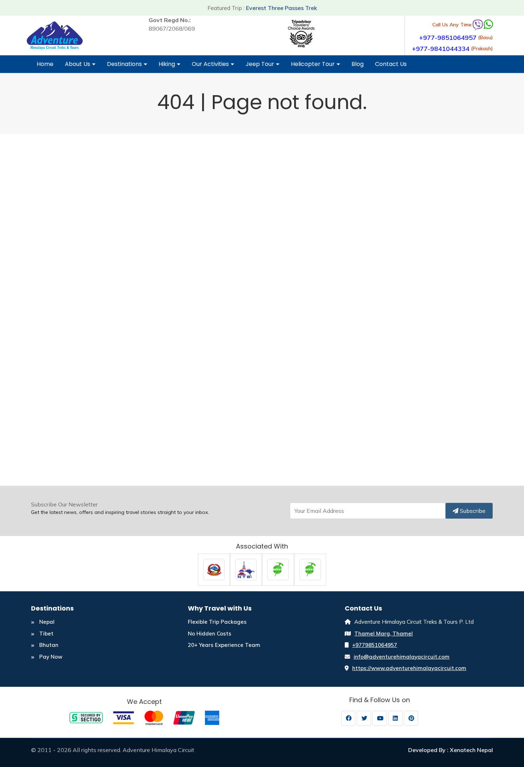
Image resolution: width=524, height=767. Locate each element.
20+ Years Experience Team (224, 645)
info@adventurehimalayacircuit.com (401, 656)
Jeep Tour (260, 64)
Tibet (45, 633)
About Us (77, 64)
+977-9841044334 (440, 49)
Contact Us (391, 64)
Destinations (124, 64)
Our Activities (210, 64)
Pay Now (50, 656)
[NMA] (310, 568)
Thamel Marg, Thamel (383, 633)
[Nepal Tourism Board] (246, 568)
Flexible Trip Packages (217, 621)
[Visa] (144, 717)
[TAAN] (278, 568)
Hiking (167, 64)
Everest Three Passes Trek (281, 7)
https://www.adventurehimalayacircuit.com (409, 668)
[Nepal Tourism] (214, 568)
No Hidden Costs (209, 633)
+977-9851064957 (448, 38)
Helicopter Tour (313, 64)
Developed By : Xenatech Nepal (450, 749)
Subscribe (472, 510)
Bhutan (48, 645)
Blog (357, 64)
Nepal (46, 621)
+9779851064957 (374, 645)
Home (45, 64)
